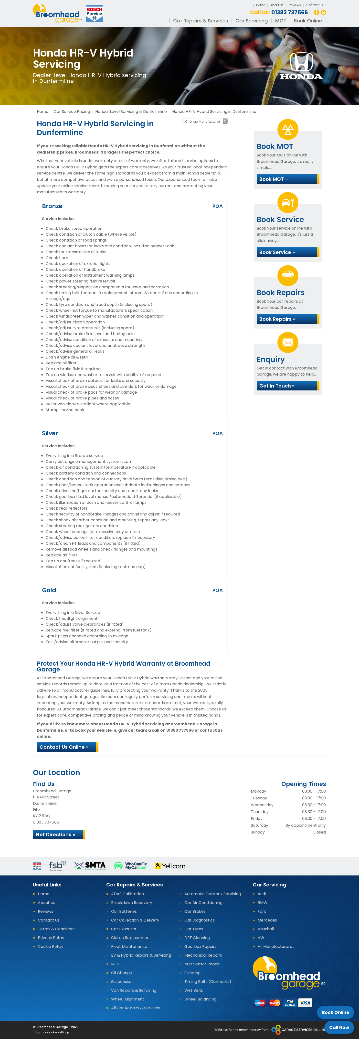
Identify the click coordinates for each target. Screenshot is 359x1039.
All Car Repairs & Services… (136, 1008)
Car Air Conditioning (203, 903)
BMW (262, 903)
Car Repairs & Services (200, 20)
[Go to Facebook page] (316, 12)
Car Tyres (193, 929)
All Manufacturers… (276, 947)
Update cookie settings (52, 1032)
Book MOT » (273, 179)
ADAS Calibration (127, 894)
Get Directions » (55, 834)
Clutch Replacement (131, 938)
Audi (262, 894)
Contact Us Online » (64, 747)
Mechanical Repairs (203, 955)
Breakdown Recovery (131, 903)
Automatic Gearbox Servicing (212, 894)
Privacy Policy (51, 938)
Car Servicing (251, 20)
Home (260, 5)
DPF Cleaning (197, 938)
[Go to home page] (68, 13)
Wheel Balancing (200, 999)
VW (261, 938)
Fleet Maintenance (129, 947)
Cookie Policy (50, 947)
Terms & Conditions (56, 929)
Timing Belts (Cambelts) (207, 982)
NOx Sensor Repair (202, 964)
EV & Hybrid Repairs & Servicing (141, 955)
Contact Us (314, 5)
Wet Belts (193, 990)
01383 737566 (279, 12)
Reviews (295, 5)
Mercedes (267, 920)
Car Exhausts (123, 929)
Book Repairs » (277, 319)
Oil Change (121, 973)
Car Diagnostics (199, 920)
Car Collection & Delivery (135, 920)
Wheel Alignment (127, 999)
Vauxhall (266, 929)
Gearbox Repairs (200, 947)
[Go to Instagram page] (323, 12)
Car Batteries (124, 911)
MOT (280, 20)
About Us (277, 5)
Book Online (308, 20)
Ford (262, 911)
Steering (192, 973)
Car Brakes (195, 911)
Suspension (122, 982)
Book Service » (277, 252)
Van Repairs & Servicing (133, 990)
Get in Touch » (277, 385)
